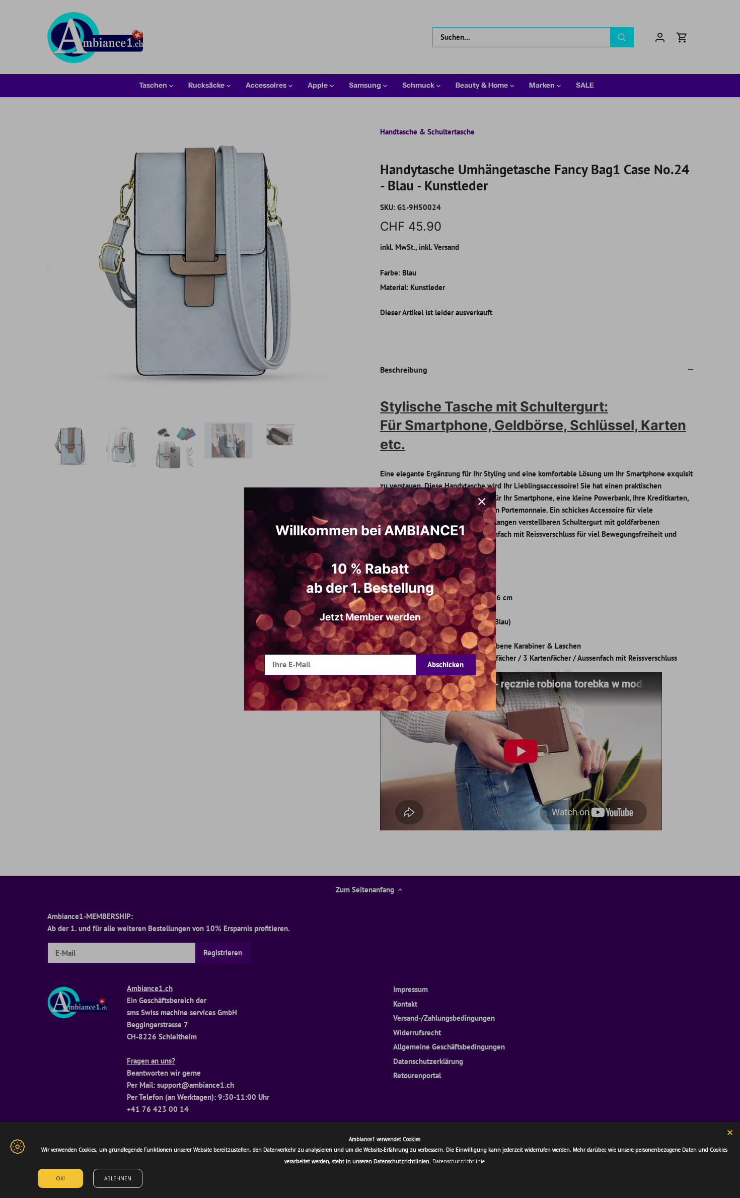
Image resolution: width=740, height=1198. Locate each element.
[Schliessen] (482, 501)
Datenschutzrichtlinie (458, 1161)
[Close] (730, 1132)
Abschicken (445, 664)
